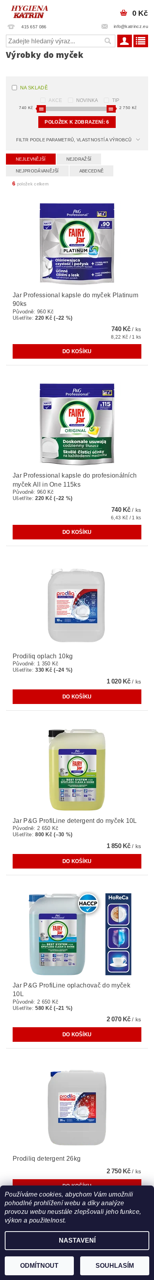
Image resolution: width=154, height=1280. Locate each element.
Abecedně (91, 171)
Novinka (87, 100)
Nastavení (77, 1240)
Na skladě (34, 88)
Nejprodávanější (37, 171)
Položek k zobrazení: (77, 122)
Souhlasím (115, 1265)
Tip (116, 100)
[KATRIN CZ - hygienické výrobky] (38, 10)
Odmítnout (39, 1265)
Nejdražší (79, 159)
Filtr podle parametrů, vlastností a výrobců (74, 139)
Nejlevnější (31, 159)
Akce (55, 100)
